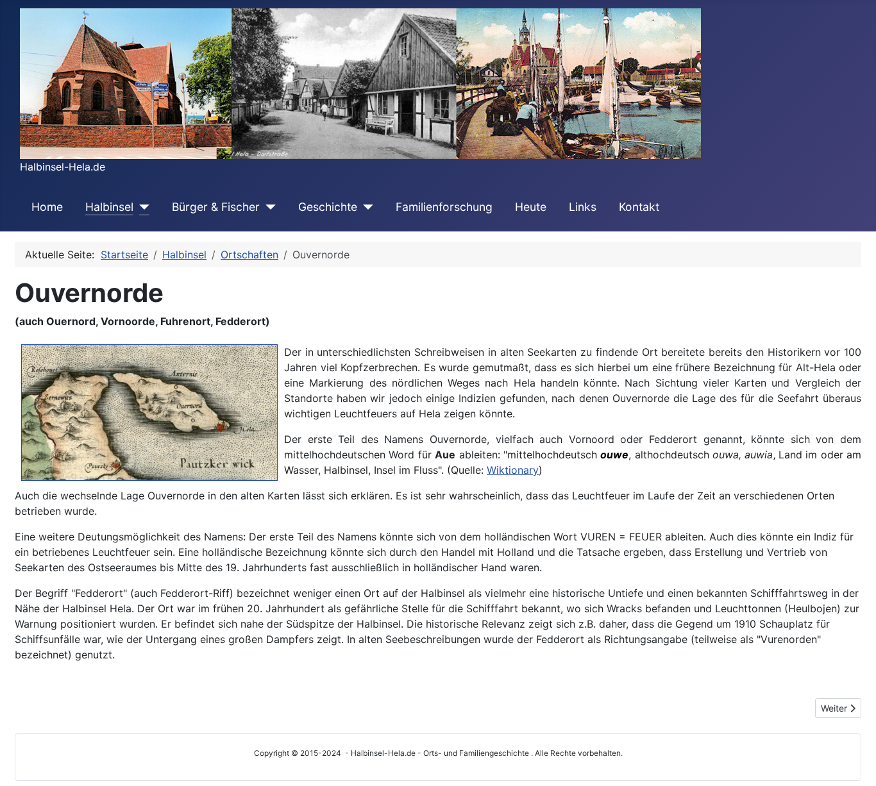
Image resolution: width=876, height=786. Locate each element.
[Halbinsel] (141, 207)
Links (582, 206)
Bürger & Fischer (216, 206)
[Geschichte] (365, 207)
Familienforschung (444, 206)
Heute (530, 206)
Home (47, 206)
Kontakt (639, 206)
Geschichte (327, 206)
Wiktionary (513, 470)
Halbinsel (109, 206)
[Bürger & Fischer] (268, 207)
